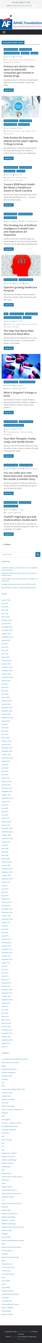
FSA (3, 1143)
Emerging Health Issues (10, 49)
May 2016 (5, 1013)
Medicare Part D (8, 62)
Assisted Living (7, 1076)
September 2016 (7, 1000)
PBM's (4, 1261)
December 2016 (7, 990)
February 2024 (6, 701)
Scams (4, 1284)
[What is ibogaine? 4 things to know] (21, 366)
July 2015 (5, 1047)
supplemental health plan (10, 1294)
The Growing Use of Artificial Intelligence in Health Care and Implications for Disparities (20, 229)
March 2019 (6, 899)
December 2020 (7, 828)
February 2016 (6, 1023)
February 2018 (6, 943)
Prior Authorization (8, 1274)
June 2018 (5, 929)
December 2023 (7, 707)
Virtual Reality (6, 1311)
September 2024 (7, 677)
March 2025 (6, 657)
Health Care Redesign (10, 124)
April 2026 (5, 613)
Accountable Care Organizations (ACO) (15, 1059)
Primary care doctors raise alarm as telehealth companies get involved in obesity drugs (19, 71)
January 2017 (6, 986)
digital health (17, 513)
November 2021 (7, 791)
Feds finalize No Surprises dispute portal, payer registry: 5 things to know (21, 141)
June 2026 (5, 607)
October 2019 (6, 875)
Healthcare (28, 469)
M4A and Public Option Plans (12, 1203)
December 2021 (7, 788)
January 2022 (6, 785)
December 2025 (7, 627)
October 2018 (6, 916)
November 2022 (7, 751)
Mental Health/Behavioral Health (13, 425)
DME (3, 1116)
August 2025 (6, 640)
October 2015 (6, 1037)
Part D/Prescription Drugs (11, 53)
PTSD (24, 388)
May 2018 (5, 932)
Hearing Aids (6, 1167)
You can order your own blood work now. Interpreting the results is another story (21, 476)
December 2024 (7, 667)
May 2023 (5, 731)
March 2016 (6, 1020)
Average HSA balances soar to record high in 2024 (21, 7)
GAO (3, 1150)
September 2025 (7, 637)
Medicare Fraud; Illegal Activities (13, 1227)
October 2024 (6, 674)
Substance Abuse (7, 1291)
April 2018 (5, 936)
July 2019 (5, 885)
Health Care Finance (25, 49)
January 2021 (6, 825)
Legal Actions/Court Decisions (12, 1193)
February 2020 (6, 862)
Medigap (5, 1234)
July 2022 (5, 765)
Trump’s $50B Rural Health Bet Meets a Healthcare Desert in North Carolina (19, 187)
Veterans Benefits (8, 1308)
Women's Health (7, 1314)
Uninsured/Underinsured (10, 1304)
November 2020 (7, 832)
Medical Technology (8, 1217)
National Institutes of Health (11, 1247)
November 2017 (7, 953)
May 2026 (5, 610)
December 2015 (7, 1030)
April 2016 (5, 1016)
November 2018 (7, 912)
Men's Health (6, 1237)
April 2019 (5, 896)
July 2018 (5, 926)
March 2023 (6, 738)
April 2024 (5, 694)
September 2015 (7, 1040)
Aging (6, 314)
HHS (3, 1170)
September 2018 (7, 919)
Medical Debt (6, 1210)
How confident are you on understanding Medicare (19, 588)
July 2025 (5, 644)
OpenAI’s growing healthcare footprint (20, 289)
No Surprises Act (8, 134)
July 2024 (5, 684)
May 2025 (5, 650)
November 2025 (7, 630)
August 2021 (6, 801)
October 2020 (6, 835)
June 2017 (5, 969)
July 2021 (5, 805)
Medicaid (5, 1207)
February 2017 (6, 983)
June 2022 (5, 768)
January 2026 (6, 623)
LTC (3, 1200)
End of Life (5, 1133)
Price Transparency (8, 1267)
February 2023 (6, 741)
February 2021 (6, 822)
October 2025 (6, 634)
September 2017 (7, 959)
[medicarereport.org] (21, 16)
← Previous (6, 544)
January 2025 (6, 664)
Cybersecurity (6, 1096)
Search (37, 554)
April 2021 (5, 815)
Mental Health (8, 434)
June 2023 (5, 728)
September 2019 (7, 879)
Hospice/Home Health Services (12, 317)
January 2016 (6, 1027)
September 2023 (7, 718)
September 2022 (7, 758)
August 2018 (6, 922)
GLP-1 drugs (8, 60)
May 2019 (5, 892)
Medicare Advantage (9, 1224)
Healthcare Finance (29, 60)
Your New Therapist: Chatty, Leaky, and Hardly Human (20, 440)
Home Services (32, 324)
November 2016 (7, 993)
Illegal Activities (7, 1187)
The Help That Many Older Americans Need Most (19, 332)
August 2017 (6, 963)
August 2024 (6, 681)
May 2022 (5, 771)
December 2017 (7, 949)
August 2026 (6, 600)
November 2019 (7, 872)
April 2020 (5, 855)
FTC (3, 1146)
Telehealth (34, 53)
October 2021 (6, 795)
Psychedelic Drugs (16, 388)
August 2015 (6, 1043)
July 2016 (5, 1006)
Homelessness (6, 1173)
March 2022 (6, 778)
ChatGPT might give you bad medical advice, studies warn (20, 518)
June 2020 (5, 849)
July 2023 (5, 724)
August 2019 (6, 882)
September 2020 (7, 838)
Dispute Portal (9, 131)
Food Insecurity (7, 1140)
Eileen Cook (8, 57)
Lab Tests (35, 469)
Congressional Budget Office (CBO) (13, 1089)
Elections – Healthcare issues (11, 1123)
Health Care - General (26, 465)
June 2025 (5, 647)
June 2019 (5, 889)
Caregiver (5, 1079)
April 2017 (5, 976)
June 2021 (5, 808)
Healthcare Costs (18, 60)
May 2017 (5, 973)
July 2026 (5, 603)
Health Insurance (7, 1163)
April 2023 (5, 734)
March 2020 (6, 859)
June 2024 (5, 687)
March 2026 (6, 617)
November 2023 (7, 711)
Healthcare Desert (21, 178)
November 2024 (7, 671)
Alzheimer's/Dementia (10, 214)
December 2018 (7, 909)
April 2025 (5, 654)
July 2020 (5, 845)
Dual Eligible (6, 1120)
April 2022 (5, 775)
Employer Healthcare (9, 1130)
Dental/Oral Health (8, 1099)
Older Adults (7, 327)
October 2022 (6, 754)
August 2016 (6, 1003)
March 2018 (6, 939)
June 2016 (5, 1010)
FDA (3, 1136)
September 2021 (7, 798)
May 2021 (5, 812)
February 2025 (6, 660)
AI (24, 221)
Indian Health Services (9, 1190)
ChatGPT (10, 513)
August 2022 (6, 761)
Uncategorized (7, 1301)
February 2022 (6, 781)
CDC (3, 1083)
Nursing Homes (7, 1251)
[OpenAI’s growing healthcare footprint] (21, 265)
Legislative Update (24, 124)
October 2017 (6, 956)
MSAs (3, 1244)
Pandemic (5, 1254)
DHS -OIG (5, 1103)
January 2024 (6, 704)
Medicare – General (8, 1220)
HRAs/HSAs (5, 1180)
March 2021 (6, 818)
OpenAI (27, 283)
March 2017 (6, 979)
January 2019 (6, 906)
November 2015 (7, 1033)
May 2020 (5, 852)
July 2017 (5, 966)
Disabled (5, 1113)
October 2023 (6, 714)
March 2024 (6, 697)
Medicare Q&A (7, 1230)
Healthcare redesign (26, 432)
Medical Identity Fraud (9, 1214)
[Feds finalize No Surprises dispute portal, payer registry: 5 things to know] (21, 106)
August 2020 (6, 842)
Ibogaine (7, 388)
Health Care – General (9, 1153)
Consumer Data (7, 1093)
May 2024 (5, 691)
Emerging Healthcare (32, 221)
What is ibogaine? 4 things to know (20, 394)
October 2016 (6, 996)
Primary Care (25, 53)
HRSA (3, 1183)
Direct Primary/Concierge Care (12, 1109)
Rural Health (20, 171)
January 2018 (6, 946)
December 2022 (7, 748)
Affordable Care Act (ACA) (10, 1062)
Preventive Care (7, 1264)
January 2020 (6, 865)
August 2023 (6, 721)
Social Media (6, 1287)
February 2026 (6, 620)
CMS (3, 1086)
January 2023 (6, 744)
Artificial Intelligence (10, 279)
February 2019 (6, 902)
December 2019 (7, 869)
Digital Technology (24, 502)
